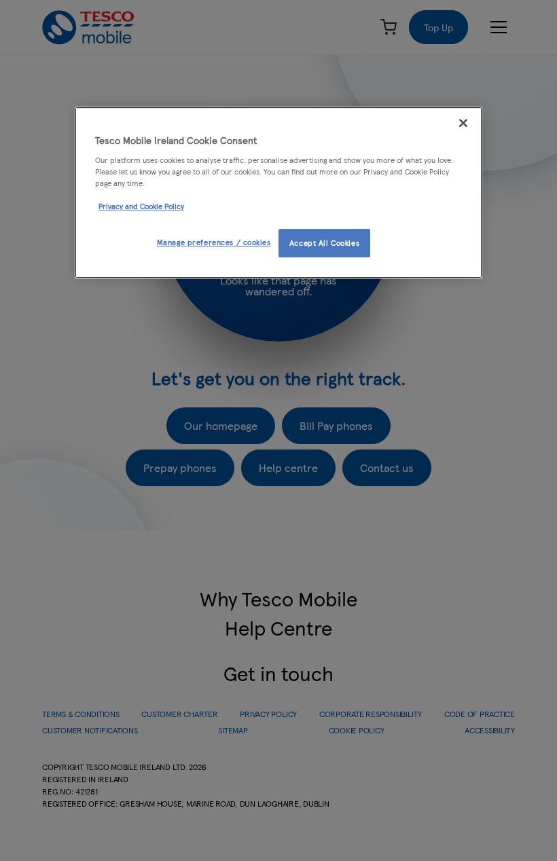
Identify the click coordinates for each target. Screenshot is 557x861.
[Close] (463, 123)
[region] (278, 192)
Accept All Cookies (324, 242)
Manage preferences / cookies (214, 241)
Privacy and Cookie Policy (141, 205)
